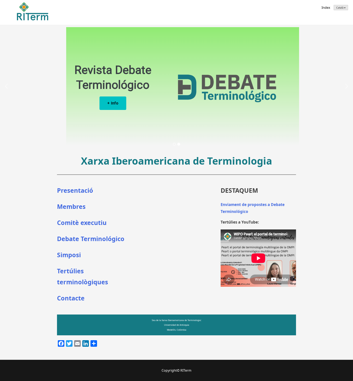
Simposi (69, 255)
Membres (71, 206)
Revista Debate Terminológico (112, 77)
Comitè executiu (82, 222)
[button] (6, 86)
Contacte (71, 298)
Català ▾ (340, 7)
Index (326, 7)
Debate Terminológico (90, 239)
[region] (176, 86)
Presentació (75, 190)
